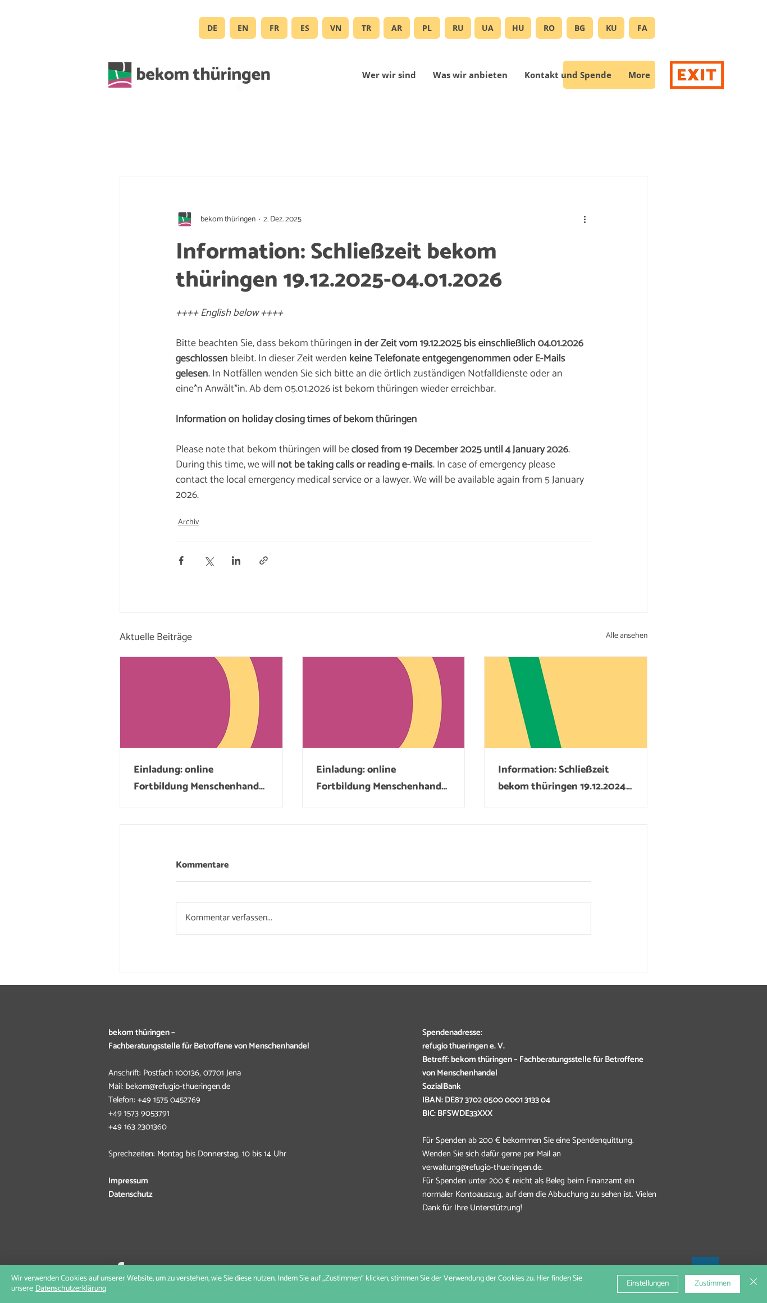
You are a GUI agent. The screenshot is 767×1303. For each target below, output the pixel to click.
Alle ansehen (626, 636)
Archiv (188, 522)
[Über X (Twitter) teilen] (208, 560)
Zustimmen (713, 1283)
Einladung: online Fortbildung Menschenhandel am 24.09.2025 (200, 778)
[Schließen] (753, 1284)
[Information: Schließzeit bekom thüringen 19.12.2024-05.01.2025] (566, 702)
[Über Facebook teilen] (181, 560)
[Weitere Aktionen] (584, 219)
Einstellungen (648, 1283)
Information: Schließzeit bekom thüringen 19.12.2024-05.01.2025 (563, 778)
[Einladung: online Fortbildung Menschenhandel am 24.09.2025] (201, 702)
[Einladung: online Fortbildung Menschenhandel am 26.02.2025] (384, 702)
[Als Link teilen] (263, 560)
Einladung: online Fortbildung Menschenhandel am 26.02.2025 (382, 778)
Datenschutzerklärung (70, 1288)
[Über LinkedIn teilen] (236, 560)
